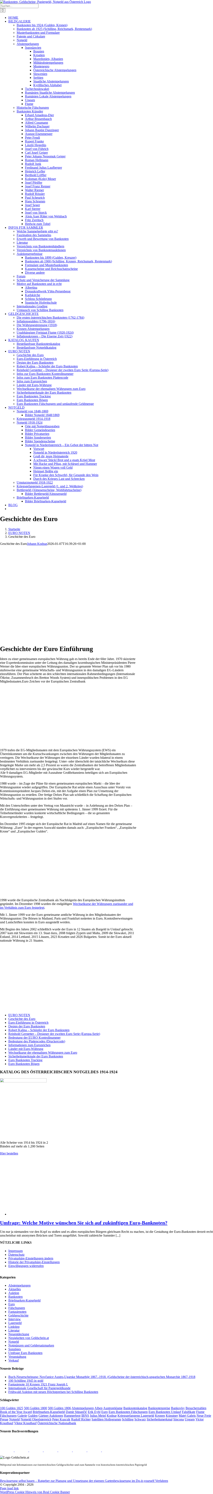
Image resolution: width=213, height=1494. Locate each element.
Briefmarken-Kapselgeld (24, 1300)
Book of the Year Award (16, 1412)
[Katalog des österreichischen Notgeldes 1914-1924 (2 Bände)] (80, 1450)
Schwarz (140, 1419)
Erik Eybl (94, 1412)
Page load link (9, 1488)
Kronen (160, 1415)
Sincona (178, 1419)
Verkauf (13, 1360)
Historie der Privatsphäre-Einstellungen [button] (34, 1262)
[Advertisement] (68, 716)
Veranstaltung (17, 1356)
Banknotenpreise (159, 1408)
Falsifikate (188, 1412)
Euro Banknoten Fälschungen (128, 1412)
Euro (11, 1304)
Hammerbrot (72, 1415)
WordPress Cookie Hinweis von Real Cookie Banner (35, 1492)
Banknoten (15, 1296)
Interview (14, 1319)
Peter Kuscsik (61, 1419)
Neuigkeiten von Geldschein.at (28, 1338)
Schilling (128, 1419)
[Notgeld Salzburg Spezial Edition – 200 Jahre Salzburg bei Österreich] (94, 1450)
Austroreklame (113, 1408)
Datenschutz (16, 1254)
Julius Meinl (98, 1415)
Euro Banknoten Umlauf (165, 1412)
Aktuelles (14, 1289)
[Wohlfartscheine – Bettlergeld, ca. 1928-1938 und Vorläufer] (22, 1450)
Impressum (15, 1251)
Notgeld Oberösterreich (36, 1419)
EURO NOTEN (19, 1015)
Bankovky (178, 1408)
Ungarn (190, 1419)
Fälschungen (16, 1308)
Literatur (14, 1330)
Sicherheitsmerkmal (159, 1419)
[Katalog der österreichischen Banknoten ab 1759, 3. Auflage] (36, 1450)
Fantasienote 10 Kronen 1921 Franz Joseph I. (38, 1384)
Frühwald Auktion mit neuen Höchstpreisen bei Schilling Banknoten (53, 1392)
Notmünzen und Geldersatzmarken (31, 1345)
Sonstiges (14, 1349)
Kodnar (112, 1415)
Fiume (200, 1412)
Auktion (13, 1293)
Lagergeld (15, 1323)
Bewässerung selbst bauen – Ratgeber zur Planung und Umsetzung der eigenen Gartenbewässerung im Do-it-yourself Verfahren (84, 1481)
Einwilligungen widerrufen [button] (26, 1266)
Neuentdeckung (18, 1334)
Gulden (33, 1415)
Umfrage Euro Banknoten (25, 1353)
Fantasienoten (17, 1311)
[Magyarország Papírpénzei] (51, 1450)
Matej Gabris (187, 1415)
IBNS (85, 1415)
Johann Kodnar (37, 543)
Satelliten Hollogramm (106, 1419)
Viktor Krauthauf (25, 1423)
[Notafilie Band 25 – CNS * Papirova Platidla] (65, 1450)
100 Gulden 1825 (11, 1408)
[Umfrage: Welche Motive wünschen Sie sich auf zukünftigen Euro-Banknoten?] (77, 1214)
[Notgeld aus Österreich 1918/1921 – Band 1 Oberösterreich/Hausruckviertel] (109, 1450)
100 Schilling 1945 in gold (25, 1380)
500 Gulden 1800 (35, 1408)
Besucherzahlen (196, 1408)
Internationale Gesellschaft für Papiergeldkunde (39, 1388)
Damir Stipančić (76, 1412)
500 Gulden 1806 (59, 1408)
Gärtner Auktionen (50, 1415)
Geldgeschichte (18, 1315)
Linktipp (14, 1326)
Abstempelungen (19, 1285)
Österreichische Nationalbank (56, 1423)
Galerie (22, 1415)
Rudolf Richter (81, 1419)
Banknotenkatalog (135, 1408)
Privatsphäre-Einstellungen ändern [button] (30, 1258)
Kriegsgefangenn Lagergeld (136, 1415)
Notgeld (13, 1341)
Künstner (172, 1415)
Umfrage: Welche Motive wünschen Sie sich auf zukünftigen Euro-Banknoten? (83, 1223)
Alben (98, 1408)
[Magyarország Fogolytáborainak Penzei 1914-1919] (7, 1450)
